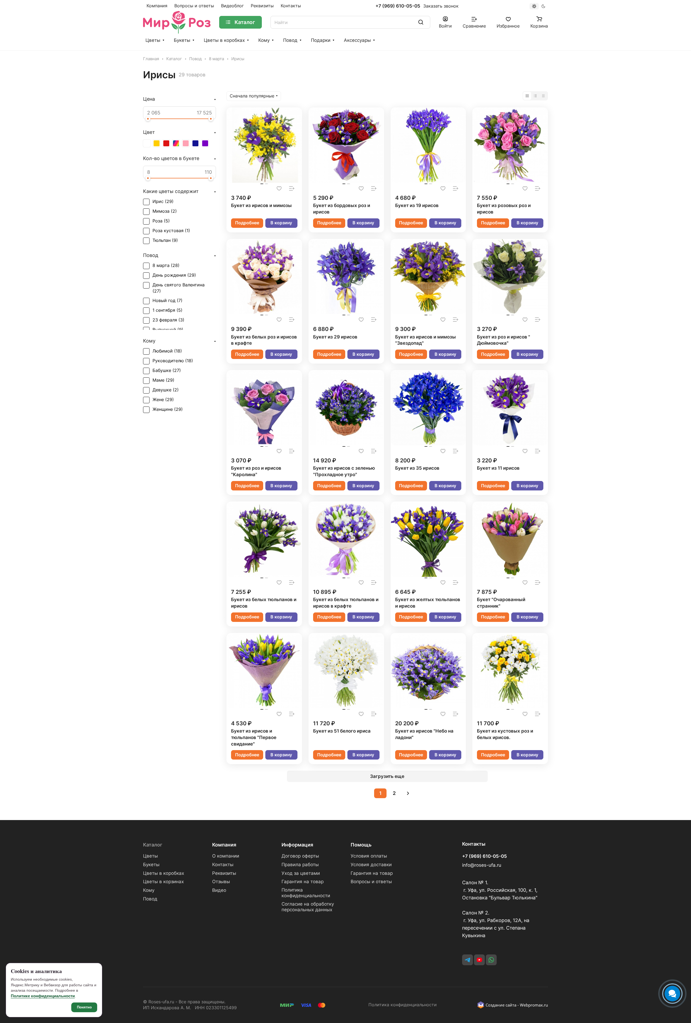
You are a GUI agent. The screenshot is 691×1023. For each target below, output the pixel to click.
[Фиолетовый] (205, 143)
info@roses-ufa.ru (481, 865)
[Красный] (166, 143)
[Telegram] (467, 959)
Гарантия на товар (303, 881)
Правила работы (300, 864)
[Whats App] (491, 959)
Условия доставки (371, 864)
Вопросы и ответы (371, 881)
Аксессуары (357, 40)
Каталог (152, 845)
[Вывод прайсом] (543, 96)
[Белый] (147, 143)
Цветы (152, 40)
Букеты (182, 40)
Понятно (84, 1007)
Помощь (361, 845)
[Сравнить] (291, 188)
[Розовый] (185, 143)
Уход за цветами (301, 873)
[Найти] (420, 22)
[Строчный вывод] (535, 96)
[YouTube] (479, 959)
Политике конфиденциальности (43, 996)
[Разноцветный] (176, 143)
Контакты (222, 864)
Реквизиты (224, 873)
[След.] (408, 793)
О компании (225, 856)
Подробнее (247, 222)
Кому (264, 40)
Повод (290, 40)
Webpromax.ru (534, 1005)
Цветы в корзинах (163, 881)
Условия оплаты (369, 856)
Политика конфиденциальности (306, 892)
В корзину (281, 222)
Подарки (320, 40)
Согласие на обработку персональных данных (308, 906)
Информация (297, 845)
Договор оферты (300, 856)
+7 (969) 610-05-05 (397, 6)
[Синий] (195, 143)
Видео (219, 890)
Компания (224, 845)
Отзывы (221, 881)
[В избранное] (279, 188)
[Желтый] (156, 143)
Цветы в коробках (224, 40)
